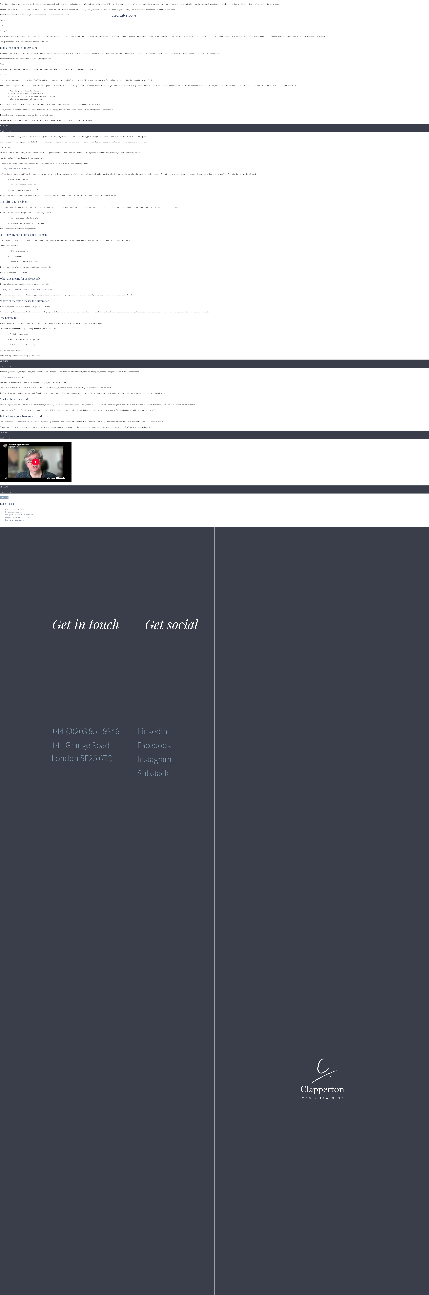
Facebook (154, 745)
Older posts (4, 497)
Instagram (154, 759)
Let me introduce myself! (14, 509)
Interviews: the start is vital (14, 520)
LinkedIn (152, 731)
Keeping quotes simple (13, 512)
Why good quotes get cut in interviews (19, 514)
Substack (153, 773)
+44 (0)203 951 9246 (85, 731)
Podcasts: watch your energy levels (18, 517)
